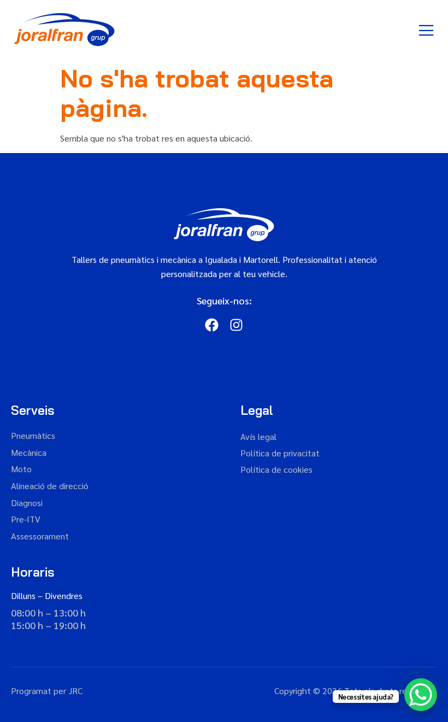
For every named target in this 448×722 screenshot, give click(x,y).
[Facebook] (212, 325)
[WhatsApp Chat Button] (420, 694)
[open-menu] (427, 30)
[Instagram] (236, 325)
